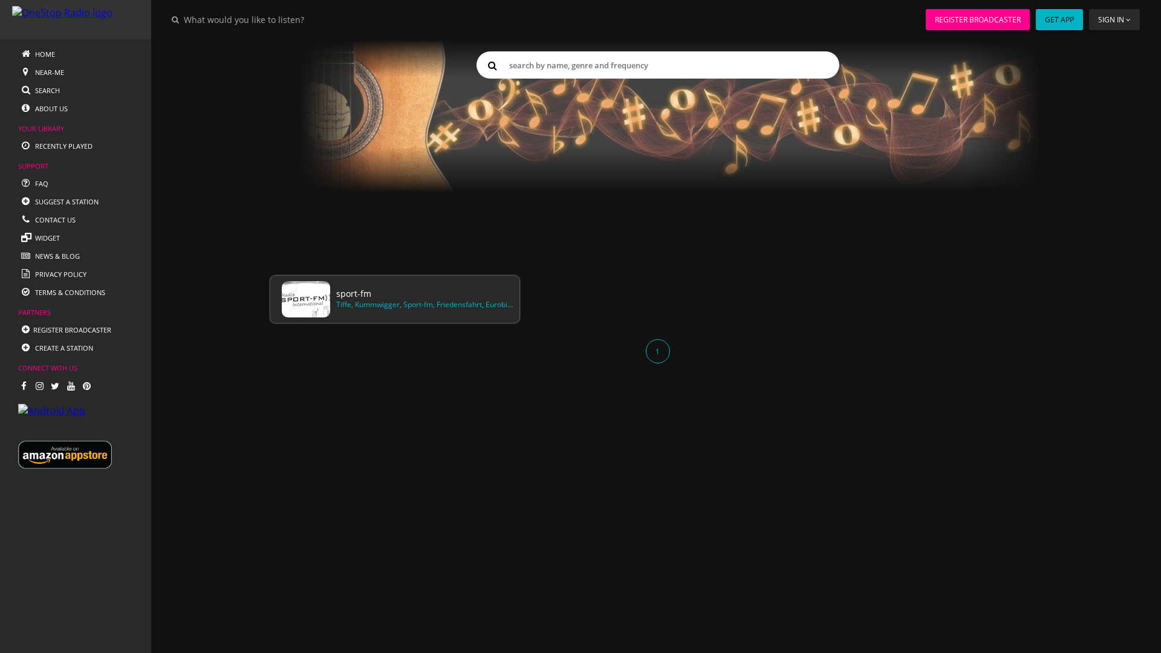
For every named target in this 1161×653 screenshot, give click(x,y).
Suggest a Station (66, 201)
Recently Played (63, 146)
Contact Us (54, 219)
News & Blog (56, 256)
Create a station (63, 347)
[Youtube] (70, 386)
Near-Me (48, 72)
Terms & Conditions (69, 292)
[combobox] (280, 19)
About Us (50, 108)
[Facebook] (23, 386)
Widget (46, 237)
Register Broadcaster (978, 20)
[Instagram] (39, 386)
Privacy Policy (59, 274)
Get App (1059, 20)
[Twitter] (55, 386)
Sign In (1111, 20)
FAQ (40, 183)
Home (44, 54)
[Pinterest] (86, 386)
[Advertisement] (634, 176)
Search (46, 90)
